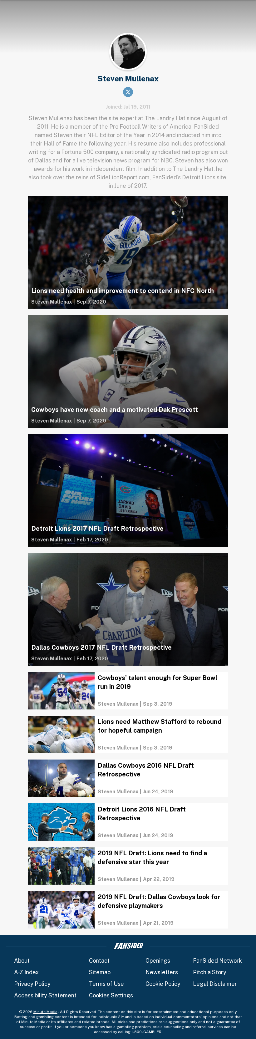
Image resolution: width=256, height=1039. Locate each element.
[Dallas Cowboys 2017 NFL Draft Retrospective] (128, 609)
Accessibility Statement (45, 995)
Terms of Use (106, 983)
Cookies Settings (111, 995)
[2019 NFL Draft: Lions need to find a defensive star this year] (128, 866)
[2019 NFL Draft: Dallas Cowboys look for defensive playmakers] (128, 910)
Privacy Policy (32, 983)
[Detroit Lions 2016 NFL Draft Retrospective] (128, 822)
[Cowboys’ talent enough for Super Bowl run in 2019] (128, 690)
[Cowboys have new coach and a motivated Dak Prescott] (128, 371)
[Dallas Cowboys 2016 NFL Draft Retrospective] (128, 778)
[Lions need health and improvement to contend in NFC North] (128, 252)
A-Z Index (26, 972)
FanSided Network (217, 960)
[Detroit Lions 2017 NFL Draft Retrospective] (128, 490)
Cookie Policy (162, 983)
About (22, 960)
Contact (99, 960)
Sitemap (100, 972)
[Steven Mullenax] (51, 302)
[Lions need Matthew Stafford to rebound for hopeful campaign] (128, 734)
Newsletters (161, 972)
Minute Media (45, 1012)
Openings (157, 960)
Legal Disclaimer (215, 983)
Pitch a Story (209, 972)
